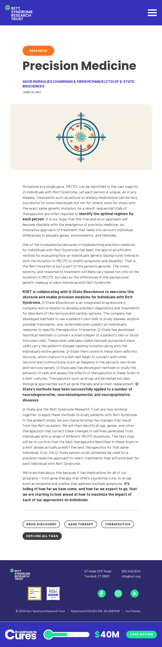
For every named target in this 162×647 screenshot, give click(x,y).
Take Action (141, 634)
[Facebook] (102, 594)
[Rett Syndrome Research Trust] (18, 12)
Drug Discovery (41, 524)
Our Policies (133, 611)
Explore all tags (42, 536)
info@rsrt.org (131, 576)
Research (38, 51)
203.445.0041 (131, 571)
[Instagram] (118, 594)
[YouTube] (135, 594)
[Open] (152, 12)
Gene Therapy (80, 524)
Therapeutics (117, 524)
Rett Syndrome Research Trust (45, 611)
